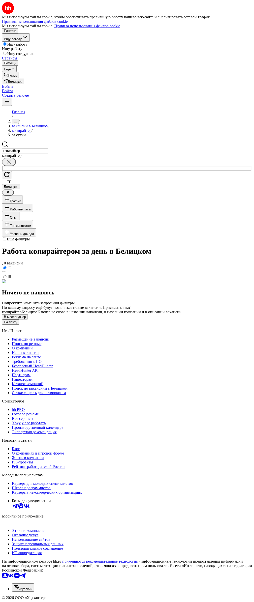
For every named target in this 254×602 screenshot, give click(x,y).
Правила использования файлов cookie (87, 26)
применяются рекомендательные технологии (100, 561)
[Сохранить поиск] (7, 175)
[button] (7, 86)
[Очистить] (9, 162)
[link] (10, 75)
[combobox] (25, 150)
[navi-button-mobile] (7, 102)
